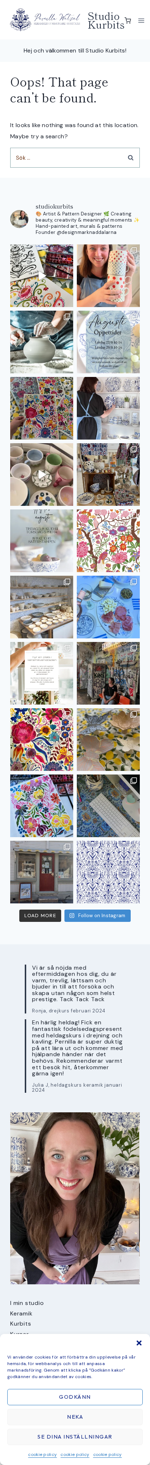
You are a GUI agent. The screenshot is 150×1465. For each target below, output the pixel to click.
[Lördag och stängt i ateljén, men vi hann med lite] (108, 739)
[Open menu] (141, 20)
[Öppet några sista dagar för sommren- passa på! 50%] (41, 872)
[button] (139, 1343)
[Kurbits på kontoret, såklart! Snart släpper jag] (108, 806)
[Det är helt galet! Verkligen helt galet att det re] (41, 607)
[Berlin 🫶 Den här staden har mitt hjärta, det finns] (108, 673)
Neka (75, 1416)
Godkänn (75, 1396)
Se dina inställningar (75, 1436)
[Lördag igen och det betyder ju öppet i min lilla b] (108, 408)
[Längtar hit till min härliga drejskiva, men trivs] (41, 342)
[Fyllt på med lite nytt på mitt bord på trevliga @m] (108, 474)
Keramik (21, 1313)
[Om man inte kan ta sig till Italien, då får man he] (108, 607)
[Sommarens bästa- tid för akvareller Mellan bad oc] (41, 739)
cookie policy (42, 1454)
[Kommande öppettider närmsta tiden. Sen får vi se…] (41, 540)
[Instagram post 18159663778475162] (41, 474)
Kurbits (20, 1323)
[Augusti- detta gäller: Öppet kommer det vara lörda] (108, 342)
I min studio (27, 1303)
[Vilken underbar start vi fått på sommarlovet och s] (108, 872)
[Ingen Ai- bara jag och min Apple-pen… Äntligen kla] (108, 540)
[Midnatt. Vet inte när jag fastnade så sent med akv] (41, 806)
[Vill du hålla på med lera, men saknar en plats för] (41, 673)
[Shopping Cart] (128, 20)
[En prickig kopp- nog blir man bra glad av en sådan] (108, 275)
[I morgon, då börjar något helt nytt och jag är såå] (41, 408)
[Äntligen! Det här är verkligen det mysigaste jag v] (41, 275)
